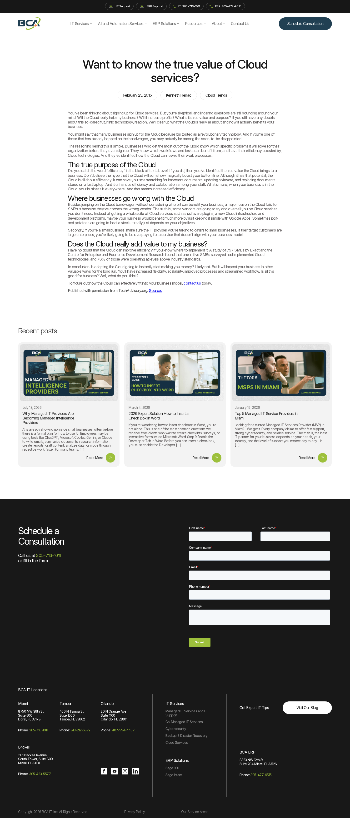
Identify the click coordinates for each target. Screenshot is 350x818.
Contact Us (240, 23)
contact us (193, 283)
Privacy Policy (134, 812)
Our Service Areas (194, 812)
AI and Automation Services (121, 23)
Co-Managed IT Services (184, 722)
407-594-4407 (123, 730)
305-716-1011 (48, 555)
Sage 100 (172, 768)
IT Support (123, 6)
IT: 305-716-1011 (189, 6)
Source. (155, 290)
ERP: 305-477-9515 (228, 6)
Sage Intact (173, 775)
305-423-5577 (40, 774)
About (217, 23)
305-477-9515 (260, 775)
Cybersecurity (175, 729)
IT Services (79, 23)
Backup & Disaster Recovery (186, 736)
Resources (194, 23)
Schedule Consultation (305, 23)
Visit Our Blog (307, 707)
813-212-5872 (80, 730)
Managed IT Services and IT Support (186, 713)
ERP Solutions (164, 23)
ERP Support (155, 6)
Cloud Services (176, 742)
